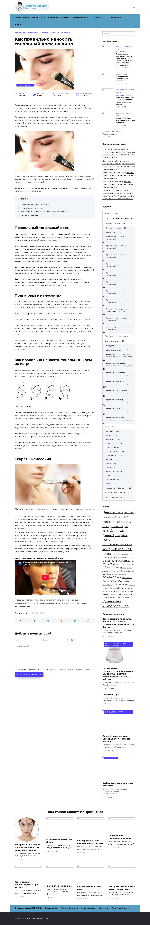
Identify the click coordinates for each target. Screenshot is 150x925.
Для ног (108, 463)
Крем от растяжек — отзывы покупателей (117, 292)
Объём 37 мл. (106, 571)
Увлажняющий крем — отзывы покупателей (118, 328)
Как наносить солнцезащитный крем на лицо (27, 884)
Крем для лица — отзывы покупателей (116, 256)
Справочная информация (116, 488)
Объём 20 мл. (126, 560)
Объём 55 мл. (127, 578)
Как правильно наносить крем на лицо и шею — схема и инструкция (28, 847)
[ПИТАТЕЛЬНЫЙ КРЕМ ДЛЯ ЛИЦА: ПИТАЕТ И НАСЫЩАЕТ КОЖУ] (114, 664)
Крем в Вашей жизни (114, 350)
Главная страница (22, 32)
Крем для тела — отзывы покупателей (115, 274)
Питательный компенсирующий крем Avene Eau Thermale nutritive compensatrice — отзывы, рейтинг (124, 59)
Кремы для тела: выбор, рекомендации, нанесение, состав (119, 419)
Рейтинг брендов (69, 908)
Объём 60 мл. (123, 581)
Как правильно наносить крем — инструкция (121, 887)
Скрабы (109, 483)
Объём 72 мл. (107, 585)
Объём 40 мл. (118, 571)
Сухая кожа (111, 601)
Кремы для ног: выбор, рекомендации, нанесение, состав (119, 401)
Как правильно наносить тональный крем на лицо (44, 212)
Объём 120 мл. (107, 591)
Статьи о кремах (113, 17)
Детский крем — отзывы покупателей (115, 238)
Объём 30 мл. (111, 567)
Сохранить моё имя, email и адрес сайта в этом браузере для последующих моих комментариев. (53, 669)
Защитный (109, 435)
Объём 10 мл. (113, 558)
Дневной (108, 535)
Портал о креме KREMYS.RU (28, 908)
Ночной (116, 554)
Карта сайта (51, 908)
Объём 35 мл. (126, 568)
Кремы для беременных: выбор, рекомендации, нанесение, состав (119, 356)
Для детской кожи (112, 517)
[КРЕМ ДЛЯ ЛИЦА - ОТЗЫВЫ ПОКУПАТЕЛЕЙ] (108, 732)
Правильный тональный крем (35, 204)
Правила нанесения (25, 85)
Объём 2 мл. (125, 554)
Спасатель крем (109, 134)
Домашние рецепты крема (54, 17)
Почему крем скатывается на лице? (120, 836)
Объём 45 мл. (110, 574)
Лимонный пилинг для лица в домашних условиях (125, 120)
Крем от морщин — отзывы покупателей (116, 283)
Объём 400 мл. (114, 597)
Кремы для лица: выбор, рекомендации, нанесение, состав (119, 383)
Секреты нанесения (30, 215)
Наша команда (88, 908)
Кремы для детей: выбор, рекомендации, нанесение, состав (119, 374)
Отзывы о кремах (79, 17)
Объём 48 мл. (121, 574)
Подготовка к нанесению (33, 208)
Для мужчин (120, 530)
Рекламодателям (120, 908)
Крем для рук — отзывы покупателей (115, 265)
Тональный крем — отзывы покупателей (116, 319)
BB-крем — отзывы (113, 228)
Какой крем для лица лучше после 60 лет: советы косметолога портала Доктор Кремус (118, 623)
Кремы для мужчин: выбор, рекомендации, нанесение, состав (119, 392)
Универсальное (115, 606)
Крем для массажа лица (59, 886)
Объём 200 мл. (118, 594)
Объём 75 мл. (121, 584)
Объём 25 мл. (109, 564)
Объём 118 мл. (130, 588)
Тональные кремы (112, 455)
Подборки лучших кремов (116, 336)
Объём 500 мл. (125, 597)
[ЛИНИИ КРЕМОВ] (115, 778)
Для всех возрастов (118, 512)
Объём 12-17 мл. (126, 557)
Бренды (19, 25)
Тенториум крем (111, 695)
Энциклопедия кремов (26, 17)
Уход (96, 17)
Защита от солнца (112, 471)
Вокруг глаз (110, 232)
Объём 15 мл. (110, 560)
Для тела (109, 459)
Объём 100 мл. (116, 588)
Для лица (109, 431)
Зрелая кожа (110, 439)
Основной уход (111, 443)
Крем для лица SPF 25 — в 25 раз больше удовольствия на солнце (125, 101)
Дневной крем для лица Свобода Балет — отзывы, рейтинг (118, 175)
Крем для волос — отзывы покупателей (116, 247)
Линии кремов (112, 497)
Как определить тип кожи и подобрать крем (90, 842)
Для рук (108, 467)
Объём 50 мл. (111, 577)
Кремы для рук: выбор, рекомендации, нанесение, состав (119, 410)
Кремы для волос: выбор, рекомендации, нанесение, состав (119, 365)
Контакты (103, 908)
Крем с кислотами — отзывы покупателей (117, 301)
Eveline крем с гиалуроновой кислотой (122, 78)
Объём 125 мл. (119, 591)
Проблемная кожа (112, 451)
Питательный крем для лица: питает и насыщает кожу (117, 310)
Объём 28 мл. (129, 564)
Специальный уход (112, 479)
